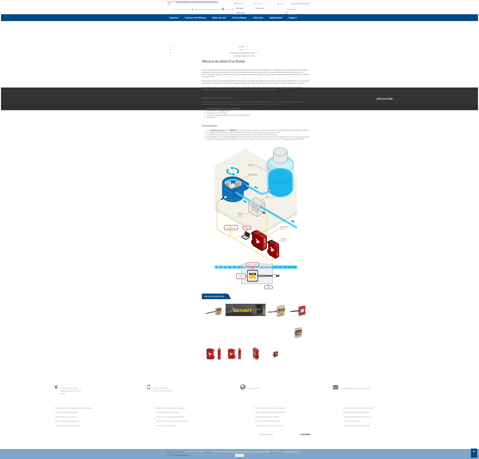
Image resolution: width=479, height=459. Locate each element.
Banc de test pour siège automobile (170, 417)
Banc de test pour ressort (66, 417)
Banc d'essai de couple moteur (67, 421)
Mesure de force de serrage (66, 412)
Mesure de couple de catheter (267, 417)
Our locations (253, 388)
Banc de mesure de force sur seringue (270, 408)
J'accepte (239, 455)
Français (242, 13)
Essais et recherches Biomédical (268, 421)
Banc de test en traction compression (359, 408)
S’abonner (305, 434)
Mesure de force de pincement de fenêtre (173, 421)
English (241, 8)
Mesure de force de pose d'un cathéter (271, 412)
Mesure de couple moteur (167, 425)
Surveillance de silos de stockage (357, 425)
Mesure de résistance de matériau (358, 417)
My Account (259, 8)
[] (286, 13)
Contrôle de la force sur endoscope (269, 425)
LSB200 (233, 130)
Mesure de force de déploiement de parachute (74, 408)
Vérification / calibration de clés (68, 425)
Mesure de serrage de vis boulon (357, 412)
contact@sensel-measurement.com (207, 9)
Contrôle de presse (352, 421)
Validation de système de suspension (171, 408)
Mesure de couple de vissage (168, 412)
